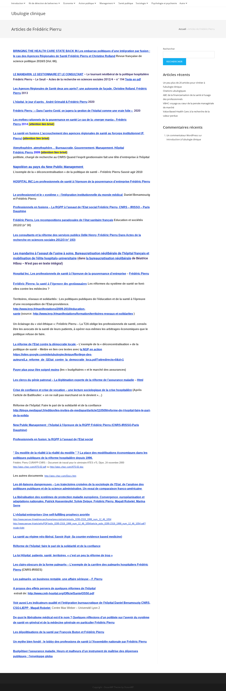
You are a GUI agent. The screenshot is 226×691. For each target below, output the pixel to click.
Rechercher (169, 48)
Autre (182, 3)
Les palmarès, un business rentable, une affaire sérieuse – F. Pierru (57, 579)
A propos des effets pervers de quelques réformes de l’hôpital (54, 588)
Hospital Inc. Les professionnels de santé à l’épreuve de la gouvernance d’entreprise (69, 273)
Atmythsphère (22, 147)
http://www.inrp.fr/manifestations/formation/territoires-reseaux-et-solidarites (83, 313)
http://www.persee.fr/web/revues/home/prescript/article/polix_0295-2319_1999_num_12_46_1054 (62, 519)
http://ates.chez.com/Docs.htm (60, 476)
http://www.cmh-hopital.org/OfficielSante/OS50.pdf (61, 593)
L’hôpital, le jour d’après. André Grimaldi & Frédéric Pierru (50, 102)
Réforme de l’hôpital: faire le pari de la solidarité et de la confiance (56, 546)
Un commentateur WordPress (182, 135)
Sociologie (141, 3)
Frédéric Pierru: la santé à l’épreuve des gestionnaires (50, 283)
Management (106, 3)
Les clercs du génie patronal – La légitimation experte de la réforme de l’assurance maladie (73, 379)
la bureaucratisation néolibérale (108, 258)
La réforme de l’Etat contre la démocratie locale (44, 344)
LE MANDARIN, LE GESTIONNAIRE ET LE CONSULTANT (48, 74)
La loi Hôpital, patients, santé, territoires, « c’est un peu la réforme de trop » (63, 555)
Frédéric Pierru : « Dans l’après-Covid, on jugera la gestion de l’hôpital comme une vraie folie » (73, 110)
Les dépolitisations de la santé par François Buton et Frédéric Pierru (58, 632)
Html (140, 379)
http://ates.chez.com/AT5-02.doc (67, 467)
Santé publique (125, 3)
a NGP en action (91, 349)
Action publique (86, 3)
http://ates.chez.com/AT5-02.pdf (29, 467)
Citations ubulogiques (174, 90)
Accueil (182, 29)
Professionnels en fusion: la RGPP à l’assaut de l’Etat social (53, 439)
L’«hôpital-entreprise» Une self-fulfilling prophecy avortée (51, 514)
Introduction (17, 3)
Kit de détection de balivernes (43, 3)
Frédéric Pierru (139, 273)
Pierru (29, 152)
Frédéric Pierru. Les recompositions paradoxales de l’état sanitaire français (63, 220)
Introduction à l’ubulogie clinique (183, 139)
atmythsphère (43, 147)
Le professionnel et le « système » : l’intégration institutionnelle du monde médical (68, 194)
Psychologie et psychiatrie (164, 3)
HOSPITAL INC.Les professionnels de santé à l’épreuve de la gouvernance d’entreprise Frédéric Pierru (81, 181)
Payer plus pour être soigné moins (36, 369)
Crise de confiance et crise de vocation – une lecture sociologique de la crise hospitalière (72, 390)
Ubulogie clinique (28, 13)
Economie (68, 3)
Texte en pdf (133, 79)
